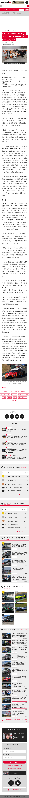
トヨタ (4, 397)
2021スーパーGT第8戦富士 (20, 391)
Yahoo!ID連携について (15, 790)
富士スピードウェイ (22, 397)
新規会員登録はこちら (15, 768)
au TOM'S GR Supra (5, 394)
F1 (4, 6)
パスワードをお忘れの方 (15, 765)
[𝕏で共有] (7, 416)
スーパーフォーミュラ (17, 6)
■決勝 (4, 387)
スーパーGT (8, 6)
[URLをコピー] (22, 416)
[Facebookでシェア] (12, 416)
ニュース (21, 9)
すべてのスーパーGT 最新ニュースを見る (16, 720)
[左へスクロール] (1, 6)
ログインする (13, 762)
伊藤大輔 (10, 397)
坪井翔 (15, 397)
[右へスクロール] (28, 6)
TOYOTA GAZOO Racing (23, 394)
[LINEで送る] (17, 416)
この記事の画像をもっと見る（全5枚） (13, 63)
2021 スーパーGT (8, 391)
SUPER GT (14, 394)
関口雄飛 (15, 400)
